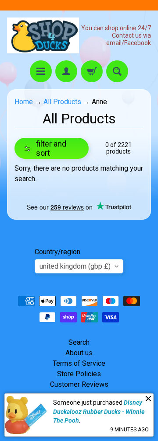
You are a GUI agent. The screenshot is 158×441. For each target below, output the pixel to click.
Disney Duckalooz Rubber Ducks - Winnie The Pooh (98, 411)
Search (79, 342)
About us (79, 353)
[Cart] (92, 71)
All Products (62, 102)
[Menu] (41, 71)
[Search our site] (117, 71)
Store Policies (79, 374)
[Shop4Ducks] (43, 35)
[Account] (66, 71)
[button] (51, 148)
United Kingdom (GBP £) (75, 266)
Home (23, 102)
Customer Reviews (79, 384)
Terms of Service (79, 363)
